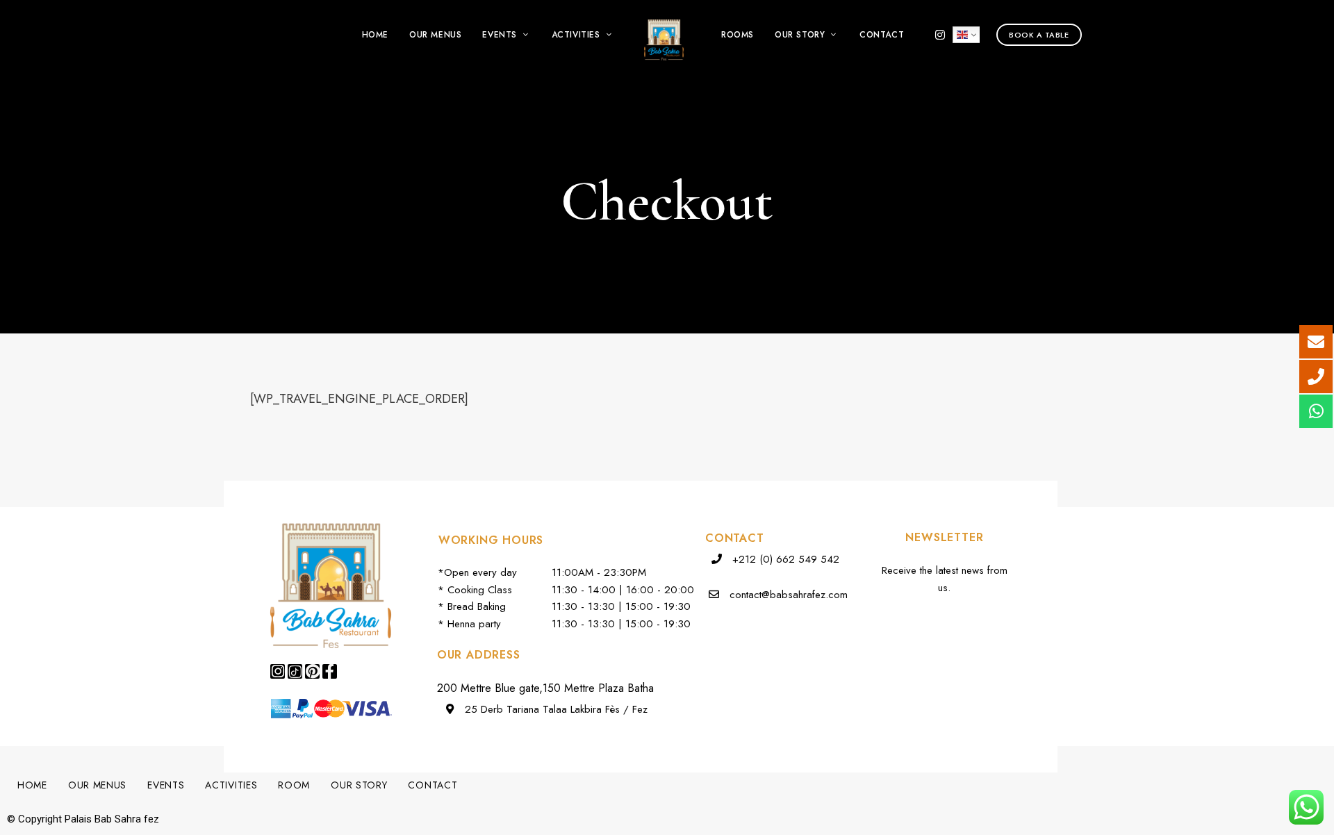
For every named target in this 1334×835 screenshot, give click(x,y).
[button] (1039, 35)
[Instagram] (277, 671)
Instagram (940, 34)
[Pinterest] (312, 671)
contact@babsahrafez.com (789, 594)
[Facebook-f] (329, 671)
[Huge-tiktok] (295, 671)
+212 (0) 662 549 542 (784, 559)
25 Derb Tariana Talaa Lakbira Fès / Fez (554, 709)
